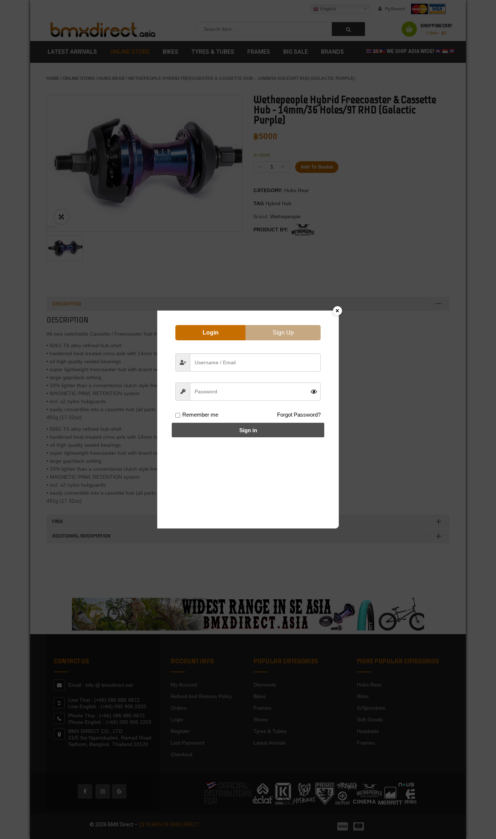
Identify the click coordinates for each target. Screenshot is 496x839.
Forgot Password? (299, 415)
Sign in (248, 430)
